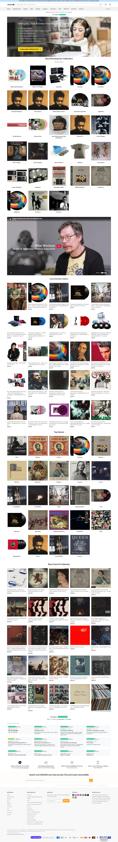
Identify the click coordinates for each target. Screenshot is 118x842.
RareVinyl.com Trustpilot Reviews (35, 822)
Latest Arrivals (17, 9)
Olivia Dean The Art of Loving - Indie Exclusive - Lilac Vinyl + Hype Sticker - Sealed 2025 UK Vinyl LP (37, 423)
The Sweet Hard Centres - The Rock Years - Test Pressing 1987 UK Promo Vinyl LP (59, 648)
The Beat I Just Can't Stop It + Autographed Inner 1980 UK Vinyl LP (59, 619)
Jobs (28, 800)
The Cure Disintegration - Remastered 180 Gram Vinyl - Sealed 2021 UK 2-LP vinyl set (80, 423)
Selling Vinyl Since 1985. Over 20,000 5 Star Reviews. (59, 12)
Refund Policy (30, 810)
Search (8, 829)
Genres (25, 9)
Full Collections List (31, 829)
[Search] (100, 4)
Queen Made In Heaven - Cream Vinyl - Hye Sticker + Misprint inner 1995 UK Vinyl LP (37, 678)
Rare (31, 9)
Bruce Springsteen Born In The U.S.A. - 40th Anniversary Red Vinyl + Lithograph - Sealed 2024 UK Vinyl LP (16, 394)
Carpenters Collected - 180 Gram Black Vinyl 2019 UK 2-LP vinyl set (100, 392)
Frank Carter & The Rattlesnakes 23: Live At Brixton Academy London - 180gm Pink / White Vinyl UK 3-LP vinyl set (37, 649)
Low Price (53, 9)
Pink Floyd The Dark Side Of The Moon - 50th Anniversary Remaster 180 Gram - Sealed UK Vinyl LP (16, 334)
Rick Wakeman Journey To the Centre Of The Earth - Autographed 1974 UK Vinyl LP (16, 678)
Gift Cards (29, 808)
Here (61, 62)
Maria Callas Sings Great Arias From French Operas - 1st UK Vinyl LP (58, 590)
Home (8, 9)
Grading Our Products (32, 814)
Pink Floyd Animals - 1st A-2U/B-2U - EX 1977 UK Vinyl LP (16, 619)
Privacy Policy (30, 818)
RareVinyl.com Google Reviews (34, 824)
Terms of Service (31, 816)
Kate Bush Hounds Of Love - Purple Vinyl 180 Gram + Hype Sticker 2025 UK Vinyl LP (58, 423)
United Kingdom (48, 837)
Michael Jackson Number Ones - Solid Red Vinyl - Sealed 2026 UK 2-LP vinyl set (79, 334)
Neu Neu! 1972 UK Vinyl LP (77, 647)
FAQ (43, 831)
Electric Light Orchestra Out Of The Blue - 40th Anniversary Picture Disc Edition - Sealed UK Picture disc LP (37, 306)
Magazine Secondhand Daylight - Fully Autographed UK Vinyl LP (79, 677)
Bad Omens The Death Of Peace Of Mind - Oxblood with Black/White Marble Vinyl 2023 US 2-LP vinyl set (16, 648)
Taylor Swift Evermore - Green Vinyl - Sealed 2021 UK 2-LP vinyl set (37, 363)
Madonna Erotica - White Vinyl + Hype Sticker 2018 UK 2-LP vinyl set (16, 590)
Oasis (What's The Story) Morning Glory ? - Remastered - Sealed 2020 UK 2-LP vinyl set (100, 306)
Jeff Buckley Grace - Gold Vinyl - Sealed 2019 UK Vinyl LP (57, 333)
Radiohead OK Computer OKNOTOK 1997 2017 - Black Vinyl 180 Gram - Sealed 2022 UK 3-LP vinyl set (101, 334)
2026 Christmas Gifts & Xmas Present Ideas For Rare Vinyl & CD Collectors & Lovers (24, 831)
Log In (108, 9)
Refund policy (22, 829)
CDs (60, 9)
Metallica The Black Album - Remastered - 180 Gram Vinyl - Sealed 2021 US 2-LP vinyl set (57, 393)
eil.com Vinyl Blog (31, 820)
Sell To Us (66, 9)
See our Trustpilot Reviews (33, 812)
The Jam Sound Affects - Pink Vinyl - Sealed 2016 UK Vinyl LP (17, 706)
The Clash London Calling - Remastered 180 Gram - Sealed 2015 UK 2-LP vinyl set (101, 423)
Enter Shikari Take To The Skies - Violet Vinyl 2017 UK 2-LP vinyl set (79, 590)
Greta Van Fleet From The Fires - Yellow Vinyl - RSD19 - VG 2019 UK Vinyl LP (79, 620)
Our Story (73, 9)
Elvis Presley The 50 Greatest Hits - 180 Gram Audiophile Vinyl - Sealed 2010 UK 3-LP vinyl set (100, 364)
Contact (81, 9)
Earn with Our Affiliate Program (34, 802)
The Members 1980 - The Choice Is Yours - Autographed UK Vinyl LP (58, 706)
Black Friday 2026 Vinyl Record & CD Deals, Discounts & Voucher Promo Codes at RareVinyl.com (55, 829)
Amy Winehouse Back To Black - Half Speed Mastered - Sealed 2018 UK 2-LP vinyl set (59, 306)
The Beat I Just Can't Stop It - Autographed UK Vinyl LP (36, 619)
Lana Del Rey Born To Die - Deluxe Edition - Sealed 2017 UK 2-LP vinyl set (16, 423)
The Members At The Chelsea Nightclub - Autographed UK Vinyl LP (37, 707)
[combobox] (57, 4)
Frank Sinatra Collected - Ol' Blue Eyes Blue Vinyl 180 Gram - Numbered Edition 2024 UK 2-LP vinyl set (37, 335)
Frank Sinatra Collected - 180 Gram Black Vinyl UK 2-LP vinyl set (79, 305)
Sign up (66, 800)
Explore (45, 9)
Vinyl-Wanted (25, 767)
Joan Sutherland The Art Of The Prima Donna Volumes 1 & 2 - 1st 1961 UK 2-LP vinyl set (101, 591)
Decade (38, 9)
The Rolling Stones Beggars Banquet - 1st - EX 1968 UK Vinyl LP (79, 706)
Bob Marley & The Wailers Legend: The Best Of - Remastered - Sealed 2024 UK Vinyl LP (79, 364)
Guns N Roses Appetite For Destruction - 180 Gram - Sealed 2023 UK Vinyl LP (100, 620)
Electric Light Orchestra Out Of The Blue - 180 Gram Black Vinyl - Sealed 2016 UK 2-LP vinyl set (58, 364)
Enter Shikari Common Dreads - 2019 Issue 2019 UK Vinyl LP (36, 590)
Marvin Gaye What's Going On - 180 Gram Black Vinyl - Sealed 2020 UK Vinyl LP (37, 393)
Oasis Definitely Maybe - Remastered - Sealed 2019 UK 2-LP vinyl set (79, 393)
